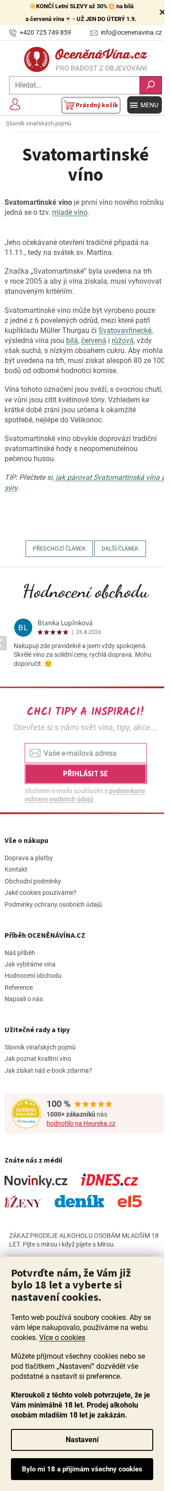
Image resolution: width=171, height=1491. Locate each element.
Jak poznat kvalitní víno (38, 1058)
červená (93, 340)
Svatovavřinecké (124, 330)
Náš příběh (20, 952)
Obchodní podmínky (33, 881)
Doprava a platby (29, 858)
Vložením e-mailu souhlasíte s (85, 795)
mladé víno (70, 212)
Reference (19, 987)
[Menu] (144, 105)
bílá (72, 340)
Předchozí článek (59, 548)
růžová (123, 340)
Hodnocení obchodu (85, 591)
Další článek (120, 548)
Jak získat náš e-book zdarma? (48, 1070)
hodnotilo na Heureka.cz (81, 1123)
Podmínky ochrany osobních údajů (53, 904)
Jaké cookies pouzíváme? (41, 892)
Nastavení (82, 1439)
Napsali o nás (24, 999)
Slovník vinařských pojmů (40, 1047)
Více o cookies (62, 1337)
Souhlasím (82, 1469)
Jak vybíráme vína (30, 964)
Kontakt (16, 869)
